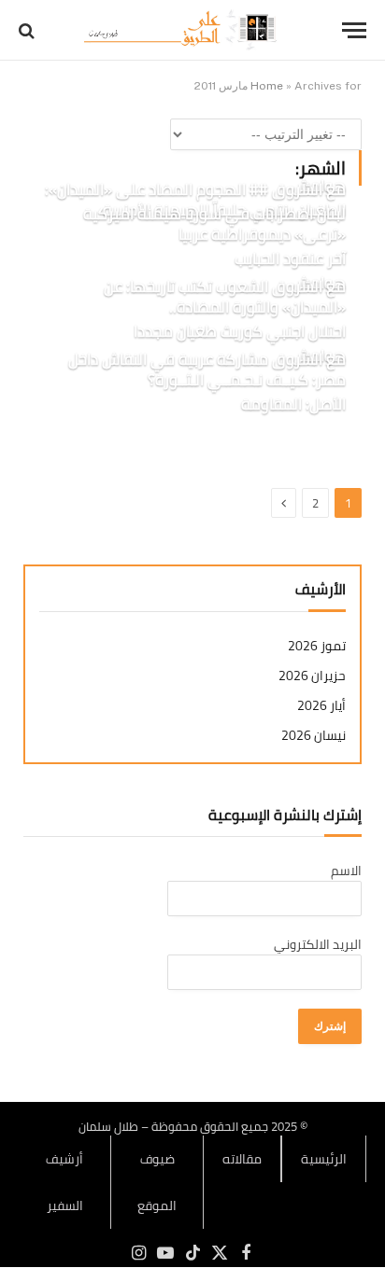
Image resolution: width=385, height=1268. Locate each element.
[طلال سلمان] (183, 30)
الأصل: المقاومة (293, 404)
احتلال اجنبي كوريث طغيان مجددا (240, 331)
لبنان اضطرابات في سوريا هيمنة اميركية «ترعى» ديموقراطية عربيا (214, 224)
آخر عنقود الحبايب (290, 258)
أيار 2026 (321, 706)
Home (266, 85)
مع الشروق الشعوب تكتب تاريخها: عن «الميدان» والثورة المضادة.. (225, 297)
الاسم (346, 870)
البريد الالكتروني (318, 944)
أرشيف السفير (64, 1182)
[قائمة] (354, 30)
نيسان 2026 (313, 735)
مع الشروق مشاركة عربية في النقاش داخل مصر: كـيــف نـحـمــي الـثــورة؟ (207, 369)
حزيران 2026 (312, 676)
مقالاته (242, 1159)
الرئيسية (324, 1159)
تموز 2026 (317, 646)
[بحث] (28, 30)
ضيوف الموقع (157, 1182)
